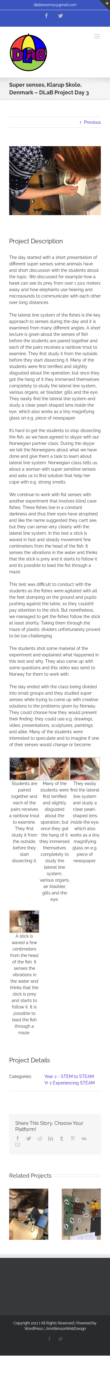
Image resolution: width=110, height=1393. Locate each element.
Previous (92, 122)
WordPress (33, 1329)
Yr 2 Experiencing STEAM (69, 1082)
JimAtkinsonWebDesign (66, 1329)
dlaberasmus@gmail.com (55, 5)
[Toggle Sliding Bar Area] (104, 5)
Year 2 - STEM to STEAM (69, 1076)
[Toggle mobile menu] (97, 36)
